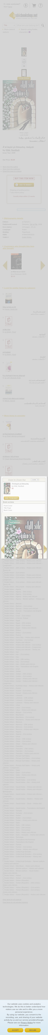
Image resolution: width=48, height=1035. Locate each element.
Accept (15, 1030)
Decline (32, 1030)
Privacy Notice (27, 1023)
